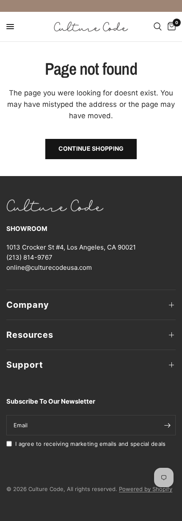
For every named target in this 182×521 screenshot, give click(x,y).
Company (27, 305)
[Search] (158, 26)
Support (24, 365)
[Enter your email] (167, 425)
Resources (29, 335)
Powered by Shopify (145, 489)
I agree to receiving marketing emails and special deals (90, 443)
